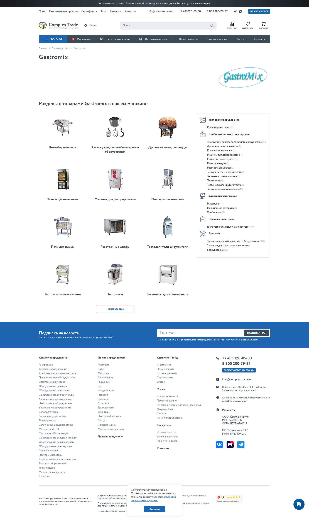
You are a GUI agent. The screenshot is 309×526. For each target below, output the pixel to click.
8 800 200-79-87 (217, 11)
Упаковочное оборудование (55, 408)
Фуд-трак (103, 412)
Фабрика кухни (107, 425)
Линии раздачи (47, 421)
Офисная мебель (48, 451)
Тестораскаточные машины (225, 189)
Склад (101, 421)
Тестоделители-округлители (225, 172)
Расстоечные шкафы (220, 168)
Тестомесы (215, 181)
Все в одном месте (167, 396)
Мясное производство (111, 429)
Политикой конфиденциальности (242, 339)
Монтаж (161, 414)
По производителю (156, 39)
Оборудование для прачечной (56, 442)
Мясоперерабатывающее (53, 433)
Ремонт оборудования (169, 418)
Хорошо (154, 509)
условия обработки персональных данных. (153, 499)
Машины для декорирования (225, 155)
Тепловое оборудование (224, 120)
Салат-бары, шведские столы (56, 425)
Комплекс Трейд (167, 358)
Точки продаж (47, 468)
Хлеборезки (216, 212)
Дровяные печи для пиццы (224, 146)
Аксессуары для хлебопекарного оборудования (236, 142)
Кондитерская (106, 391)
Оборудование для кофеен (54, 391)
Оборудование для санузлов (55, 446)
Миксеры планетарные (222, 159)
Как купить (259, 39)
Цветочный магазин (109, 416)
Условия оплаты (166, 432)
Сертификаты (165, 378)
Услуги (240, 39)
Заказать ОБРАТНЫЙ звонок (239, 370)
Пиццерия (104, 382)
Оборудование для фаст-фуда (56, 395)
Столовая (103, 403)
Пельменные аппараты (222, 208)
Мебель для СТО (49, 429)
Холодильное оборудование (55, 399)
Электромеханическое (223, 196)
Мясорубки (215, 204)
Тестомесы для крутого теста (225, 185)
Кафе (101, 369)
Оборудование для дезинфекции (58, 438)
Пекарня (103, 395)
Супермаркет (105, 378)
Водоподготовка (48, 412)
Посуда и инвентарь (221, 219)
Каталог (56, 39)
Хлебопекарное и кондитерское (229, 134)
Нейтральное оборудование (55, 403)
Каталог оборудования (53, 358)
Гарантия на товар (167, 441)
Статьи (161, 382)
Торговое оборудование (53, 464)
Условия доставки (167, 437)
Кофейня (103, 399)
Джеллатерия (106, 408)
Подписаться (256, 333)
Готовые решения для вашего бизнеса (179, 405)
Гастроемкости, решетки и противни (230, 227)
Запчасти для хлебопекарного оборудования (236, 241)
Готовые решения (217, 39)
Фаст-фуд (103, 373)
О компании (164, 365)
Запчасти (214, 234)
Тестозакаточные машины (223, 176)
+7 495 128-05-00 (190, 11)
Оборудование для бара (53, 386)
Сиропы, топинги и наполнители (57, 459)
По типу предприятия (118, 39)
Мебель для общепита (52, 472)
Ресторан (103, 365)
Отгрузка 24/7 (165, 409)
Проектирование (188, 39)
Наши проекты (165, 369)
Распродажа (83, 39)
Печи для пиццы (218, 163)
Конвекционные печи (221, 151)
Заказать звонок (259, 11)
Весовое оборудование (52, 416)
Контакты (163, 448)
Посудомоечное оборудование (57, 378)
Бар (100, 386)
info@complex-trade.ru (160, 11)
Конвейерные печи (219, 128)
